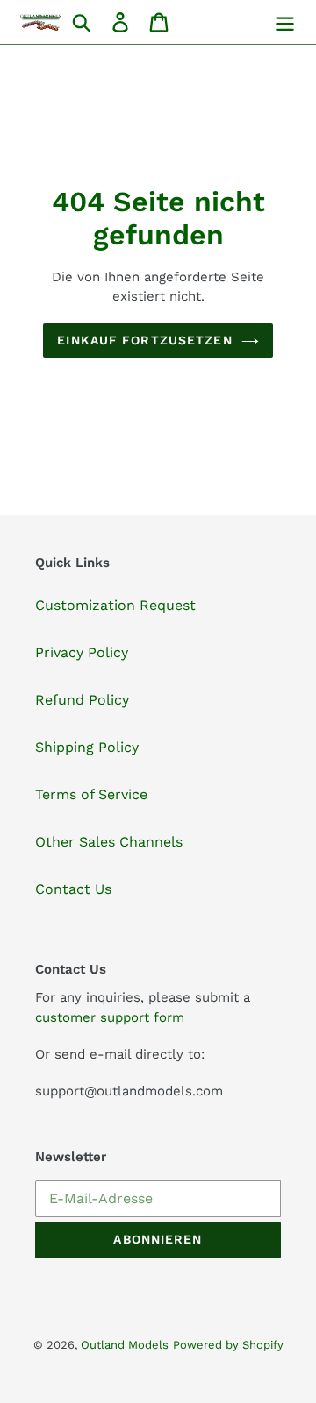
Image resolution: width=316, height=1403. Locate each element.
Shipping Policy (87, 747)
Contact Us (73, 889)
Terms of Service (91, 794)
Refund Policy (82, 699)
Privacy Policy (81, 652)
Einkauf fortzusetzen (144, 340)
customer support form (109, 1017)
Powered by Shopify (228, 1344)
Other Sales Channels (109, 841)
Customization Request (115, 605)
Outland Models (125, 1344)
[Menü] (285, 22)
